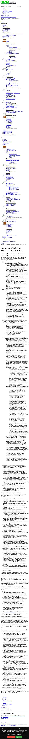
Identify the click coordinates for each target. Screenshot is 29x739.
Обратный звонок (5, 17)
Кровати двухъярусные (14, 80)
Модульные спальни (10, 60)
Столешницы (12, 56)
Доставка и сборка (7, 11)
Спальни (5, 26)
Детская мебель (6, 29)
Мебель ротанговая (7, 131)
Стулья (7, 46)
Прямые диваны (9, 70)
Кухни (4, 25)
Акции (4, 13)
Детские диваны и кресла (12, 85)
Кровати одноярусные (14, 83)
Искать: (2, 6)
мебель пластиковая (7, 132)
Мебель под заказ (7, 36)
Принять (18, 737)
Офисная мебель (7, 32)
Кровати (8, 63)
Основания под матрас (8, 37)
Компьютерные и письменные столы (14, 34)
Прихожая (8, 102)
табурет (10, 51)
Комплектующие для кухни (12, 53)
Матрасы (8, 66)
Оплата (5, 10)
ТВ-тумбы (8, 94)
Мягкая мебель (6, 28)
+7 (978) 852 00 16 (5, 15)
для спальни (9, 120)
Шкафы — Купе (12, 65)
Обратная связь (12, 17)
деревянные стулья (13, 47)
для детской (8, 125)
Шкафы (7, 64)
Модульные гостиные (11, 91)
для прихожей (9, 121)
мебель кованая (6, 133)
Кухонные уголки (10, 52)
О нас (4, 8)
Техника (10, 54)
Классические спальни (11, 61)
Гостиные (5, 30)
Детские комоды (9, 86)
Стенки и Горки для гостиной (13, 93)
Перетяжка (8, 127)
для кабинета (9, 123)
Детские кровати (10, 79)
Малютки (8, 73)
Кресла (7, 74)
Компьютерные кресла (11, 35)
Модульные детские (10, 78)
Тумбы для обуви (10, 106)
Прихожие (5, 31)
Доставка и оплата (7, 704)
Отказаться (11, 737)
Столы (7, 45)
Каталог (5, 697)
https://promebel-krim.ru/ (10, 611)
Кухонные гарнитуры (11, 43)
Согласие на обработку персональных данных (14, 725)
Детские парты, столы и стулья (13, 88)
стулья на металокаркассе (14, 48)
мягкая (7, 126)
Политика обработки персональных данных (11, 724)
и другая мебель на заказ (11, 128)
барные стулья (12, 50)
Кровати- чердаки (13, 81)
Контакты (5, 705)
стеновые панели (13, 57)
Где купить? (6, 12)
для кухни (8, 119)
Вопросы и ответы (7, 700)
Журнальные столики (11, 97)
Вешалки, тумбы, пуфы (11, 107)
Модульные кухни (10, 42)
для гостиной (9, 122)
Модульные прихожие (11, 103)
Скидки (5, 699)
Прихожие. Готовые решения (12, 104)
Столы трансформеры (11, 96)
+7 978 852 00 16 (4, 707)
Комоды (8, 67)
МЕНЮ (2, 243)
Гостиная (8, 90)
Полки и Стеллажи (10, 95)
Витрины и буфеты (10, 99)
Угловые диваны (10, 71)
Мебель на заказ (9, 117)
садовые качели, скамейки (9, 134)
